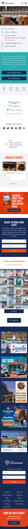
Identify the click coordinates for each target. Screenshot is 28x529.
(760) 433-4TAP (10, 46)
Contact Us (7, 492)
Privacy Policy (7, 507)
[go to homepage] (7, 3)
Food (10, 140)
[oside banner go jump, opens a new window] (14, 416)
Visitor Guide (19, 504)
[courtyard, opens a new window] (14, 392)
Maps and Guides (7, 495)
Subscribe (14, 482)
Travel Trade (19, 495)
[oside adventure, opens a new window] (14, 342)
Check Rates (14, 251)
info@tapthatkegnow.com (13, 43)
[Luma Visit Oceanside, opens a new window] (14, 441)
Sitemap (7, 504)
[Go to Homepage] (14, 462)
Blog (7, 498)
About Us (19, 492)
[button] (4, 128)
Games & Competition (15, 142)
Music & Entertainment (15, 145)
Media (19, 498)
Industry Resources (19, 501)
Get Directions (9, 40)
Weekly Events (13, 147)
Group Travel (7, 501)
